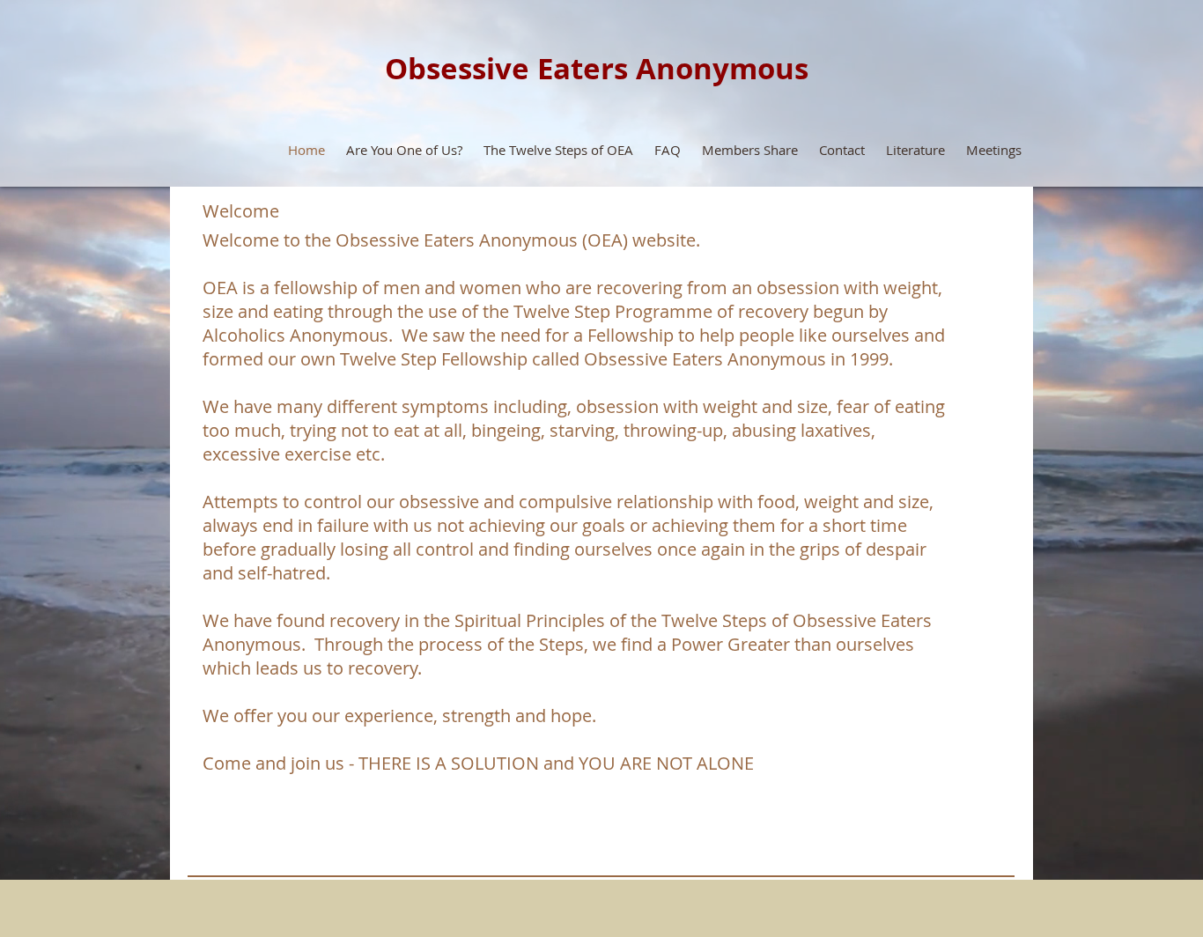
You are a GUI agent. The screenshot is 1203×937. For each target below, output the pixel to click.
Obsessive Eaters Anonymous (596, 68)
